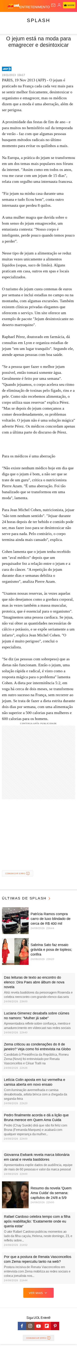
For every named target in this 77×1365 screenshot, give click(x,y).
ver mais (36, 1293)
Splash (38, 20)
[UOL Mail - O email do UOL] (53, 5)
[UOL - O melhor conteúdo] (13, 6)
